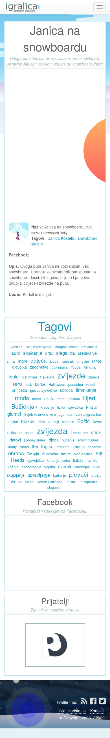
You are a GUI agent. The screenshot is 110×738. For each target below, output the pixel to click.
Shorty (12, 446)
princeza (19, 390)
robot (61, 398)
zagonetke (39, 367)
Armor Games (88, 439)
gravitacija (89, 346)
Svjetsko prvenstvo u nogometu (48, 414)
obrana (16, 453)
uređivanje (87, 353)
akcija (49, 398)
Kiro (42, 421)
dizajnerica (89, 481)
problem (63, 446)
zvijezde (71, 375)
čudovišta (50, 453)
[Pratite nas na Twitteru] (102, 702)
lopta (14, 376)
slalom (37, 244)
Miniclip (90, 367)
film (35, 446)
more (22, 361)
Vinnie (16, 481)
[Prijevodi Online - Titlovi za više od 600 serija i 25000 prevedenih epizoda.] (55, 644)
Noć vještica (83, 453)
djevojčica (35, 460)
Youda (76, 367)
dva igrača (60, 367)
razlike (92, 460)
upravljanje (39, 475)
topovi (54, 361)
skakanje (32, 352)
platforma (29, 377)
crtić (49, 353)
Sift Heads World (38, 346)
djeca (54, 440)
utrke (96, 361)
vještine (17, 346)
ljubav (78, 460)
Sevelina (47, 377)
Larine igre (79, 432)
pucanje (68, 440)
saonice (68, 421)
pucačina (75, 384)
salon (29, 481)
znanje (78, 446)
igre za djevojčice (43, 390)
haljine (13, 421)
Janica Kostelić (61, 238)
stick (96, 432)
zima (11, 361)
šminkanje (86, 390)
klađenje (47, 407)
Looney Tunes (35, 439)
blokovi (28, 421)
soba (66, 460)
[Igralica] (22, 7)
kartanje (59, 475)
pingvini (83, 361)
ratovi (24, 446)
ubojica (66, 390)
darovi (15, 440)
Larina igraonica (88, 414)
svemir (64, 466)
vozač (90, 384)
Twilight (33, 453)
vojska (49, 466)
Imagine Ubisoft (66, 346)
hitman (71, 481)
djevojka (19, 367)
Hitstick (91, 407)
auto (15, 353)
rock (28, 384)
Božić (83, 420)
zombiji (53, 421)
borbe (40, 384)
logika (47, 446)
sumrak (68, 361)
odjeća (38, 360)
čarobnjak (82, 466)
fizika (61, 407)
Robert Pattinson (49, 481)
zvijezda (52, 430)
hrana (36, 398)
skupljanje (16, 475)
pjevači (78, 474)
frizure (66, 453)
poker (29, 432)
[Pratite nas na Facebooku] (94, 702)
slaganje (54, 487)
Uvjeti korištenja (72, 710)
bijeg (96, 466)
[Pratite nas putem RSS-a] (84, 702)
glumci (14, 413)
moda (22, 398)
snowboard (88, 238)
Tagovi (55, 325)
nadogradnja (31, 466)
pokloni (74, 398)
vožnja (13, 466)
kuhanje (53, 460)
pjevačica (75, 407)
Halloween (57, 384)
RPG (17, 384)
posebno (94, 446)
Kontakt (97, 710)
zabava (94, 377)
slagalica (65, 352)
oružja (96, 475)
